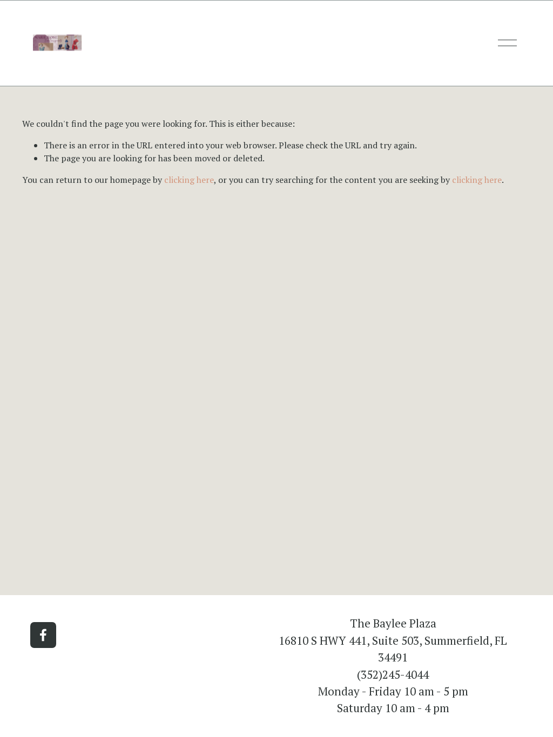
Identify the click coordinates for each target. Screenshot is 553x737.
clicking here (189, 180)
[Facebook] (43, 635)
